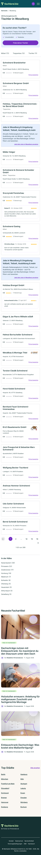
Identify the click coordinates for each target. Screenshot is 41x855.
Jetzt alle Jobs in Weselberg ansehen (26, 144)
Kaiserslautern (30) (8, 563)
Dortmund (5, 793)
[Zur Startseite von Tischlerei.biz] (9, 4)
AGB (25, 844)
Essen (22, 793)
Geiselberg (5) (6, 594)
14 (37, 539)
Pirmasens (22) (6, 566)
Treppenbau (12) (19, 53)
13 (32, 539)
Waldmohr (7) (6, 577)
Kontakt (11, 841)
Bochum (23, 807)
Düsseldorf (5, 788)
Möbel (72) (5, 53)
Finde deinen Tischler (20, 43)
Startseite (4, 10)
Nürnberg (23, 802)
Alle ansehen (35, 768)
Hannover (4, 802)
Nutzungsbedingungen (15, 844)
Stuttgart (23, 784)
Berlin (3, 774)
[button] (33, 4)
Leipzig (23, 788)
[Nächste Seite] (38, 543)
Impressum (31, 844)
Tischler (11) (33, 53)
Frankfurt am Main (7, 784)
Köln (22, 779)
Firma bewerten (33, 75)
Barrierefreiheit (29, 841)
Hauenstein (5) (6, 587)
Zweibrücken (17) (7, 570)
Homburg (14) (6, 573)
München (4, 779)
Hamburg (23, 774)
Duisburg (4, 807)
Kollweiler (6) (6, 580)
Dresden (23, 798)
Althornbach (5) (6, 591)
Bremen (4, 798)
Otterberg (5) (6, 584)
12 (26, 539)
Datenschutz (19, 841)
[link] (20, 69)
